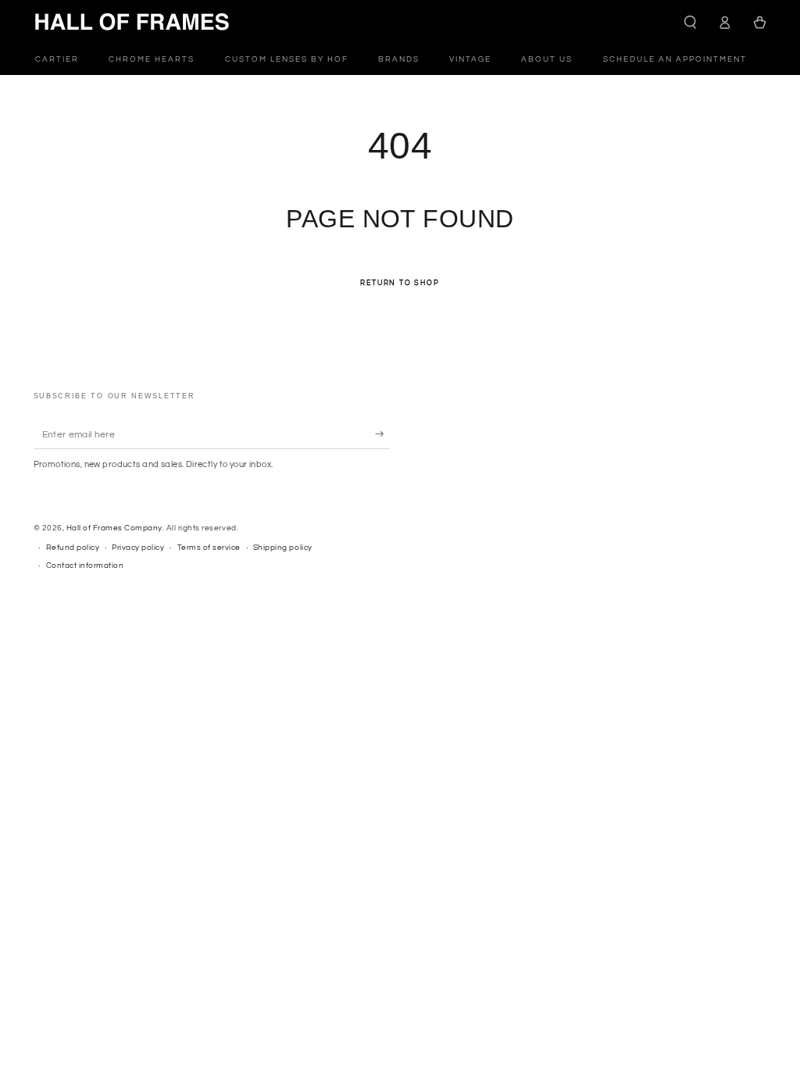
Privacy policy (138, 547)
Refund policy (73, 547)
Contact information (85, 565)
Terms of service (209, 547)
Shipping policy (282, 547)
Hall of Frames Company (114, 528)
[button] (690, 22)
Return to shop (399, 283)
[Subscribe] (383, 433)
